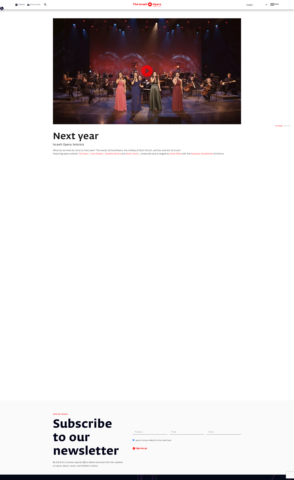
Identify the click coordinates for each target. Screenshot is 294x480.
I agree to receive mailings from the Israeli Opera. (153, 440)
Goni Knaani (97, 154)
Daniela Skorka (113, 154)
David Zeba (175, 154)
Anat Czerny (132, 154)
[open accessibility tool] (2, 8)
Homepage (278, 126)
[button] (45, 4)
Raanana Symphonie (202, 154)
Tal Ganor (84, 154)
